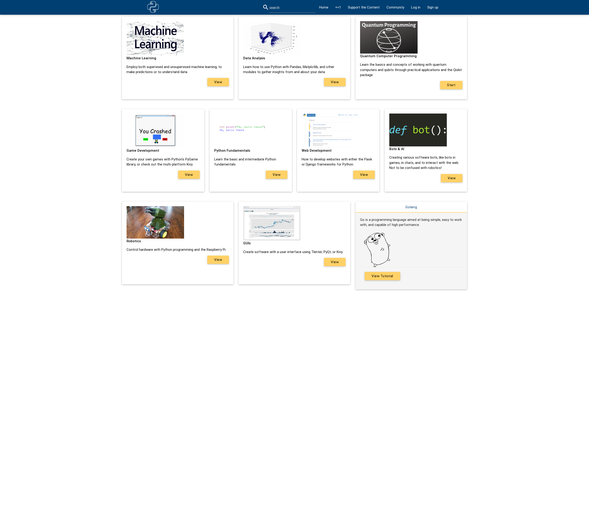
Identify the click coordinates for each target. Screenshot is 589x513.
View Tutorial (382, 276)
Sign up (432, 7)
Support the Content (364, 7)
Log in (415, 7)
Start (451, 85)
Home (323, 7)
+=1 (338, 7)
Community (395, 7)
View (218, 82)
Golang (411, 207)
